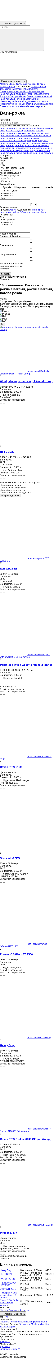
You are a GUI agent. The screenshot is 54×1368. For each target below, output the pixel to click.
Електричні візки (17, 96)
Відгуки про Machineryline (32, 1324)
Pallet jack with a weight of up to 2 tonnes (26, 664)
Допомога (14, 1310)
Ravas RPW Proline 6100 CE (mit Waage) (25, 1139)
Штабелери (30, 91)
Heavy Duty (7, 1045)
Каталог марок (7, 1326)
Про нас (4, 1310)
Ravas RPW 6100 (11, 767)
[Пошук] (22, 40)
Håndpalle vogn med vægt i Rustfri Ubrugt (26, 381)
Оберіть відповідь (10, 495)
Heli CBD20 (7, 451)
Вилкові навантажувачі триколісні (22, 92)
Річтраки (4, 96)
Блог (47, 1324)
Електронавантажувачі (12, 91)
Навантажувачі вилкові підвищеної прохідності (24, 101)
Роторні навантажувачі (27, 99)
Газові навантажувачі (38, 94)
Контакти (24, 1310)
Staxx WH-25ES (10, 858)
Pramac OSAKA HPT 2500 (16, 954)
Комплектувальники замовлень (37, 104)
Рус (6, 1317)
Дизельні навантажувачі (25, 89)
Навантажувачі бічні (10, 104)
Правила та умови (9, 1322)
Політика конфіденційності (33, 1322)
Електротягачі (7, 106)
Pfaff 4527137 (8, 1232)
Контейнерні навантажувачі (29, 106)
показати (5, 274)
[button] (27, 66)
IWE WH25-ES (9, 568)
